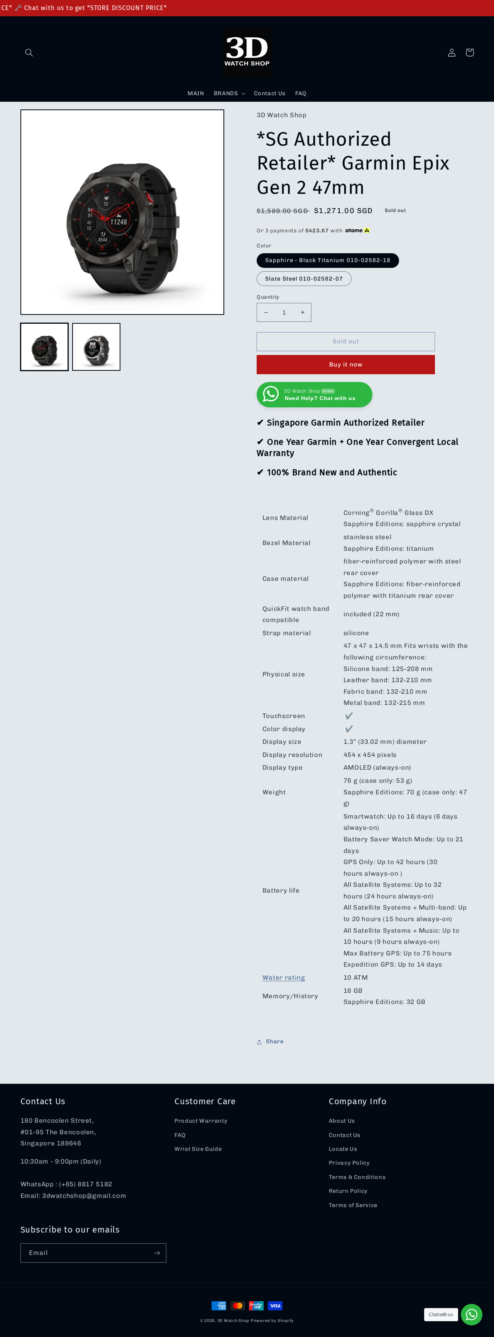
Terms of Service (353, 1205)
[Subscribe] (157, 1252)
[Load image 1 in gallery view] (44, 347)
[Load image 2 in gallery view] (96, 347)
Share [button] (274, 1041)
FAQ (180, 1135)
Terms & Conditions (357, 1177)
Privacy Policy (349, 1162)
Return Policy (348, 1190)
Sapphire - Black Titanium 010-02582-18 (328, 260)
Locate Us (343, 1148)
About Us (342, 1120)
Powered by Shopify (272, 1320)
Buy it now (346, 364)
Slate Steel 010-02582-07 (304, 278)
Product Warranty (200, 1120)
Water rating (283, 977)
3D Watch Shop (233, 1320)
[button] (29, 52)
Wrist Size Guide (198, 1148)
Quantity (268, 297)
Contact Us (344, 1135)
